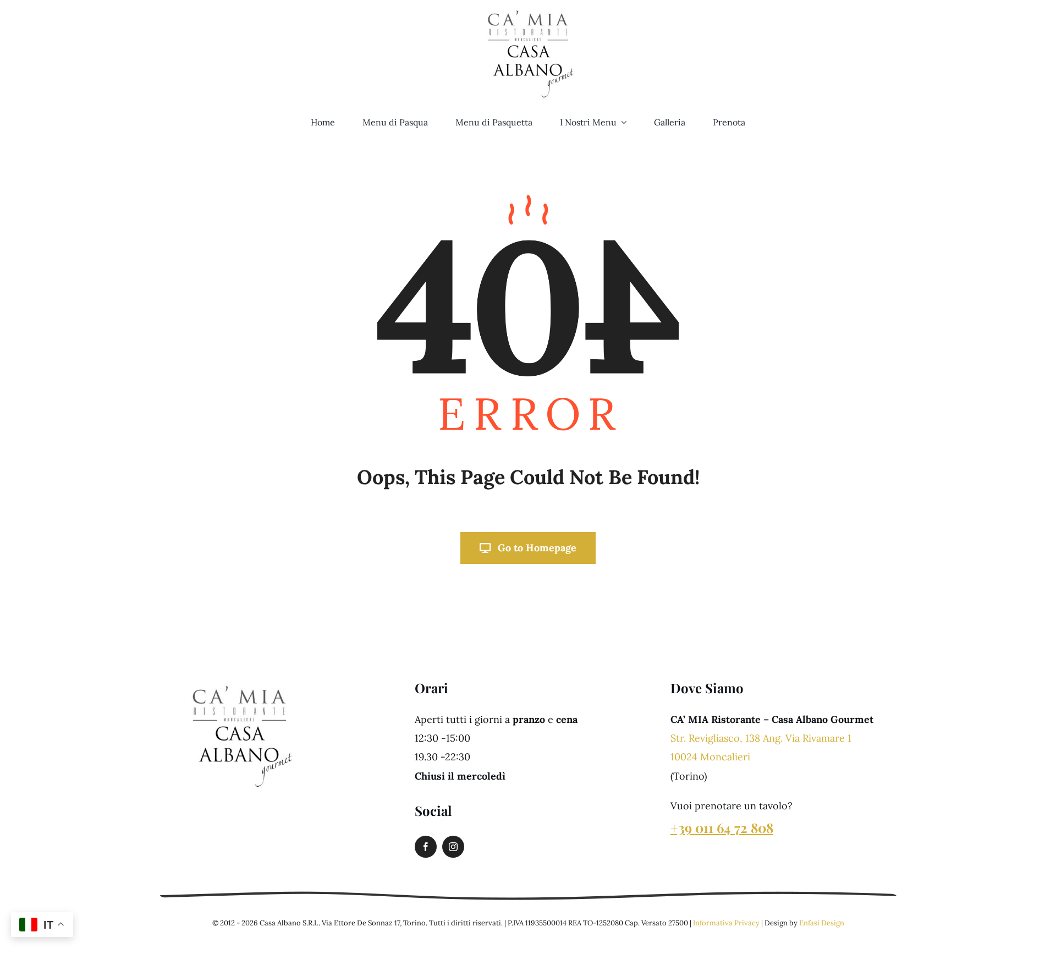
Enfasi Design (821, 923)
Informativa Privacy (726, 923)
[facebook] (426, 847)
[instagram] (453, 847)
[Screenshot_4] (239, 678)
